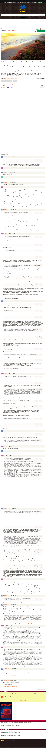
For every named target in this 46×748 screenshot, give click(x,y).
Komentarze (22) (4, 154)
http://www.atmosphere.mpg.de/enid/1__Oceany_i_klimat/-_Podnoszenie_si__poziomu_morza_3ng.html (20, 623)
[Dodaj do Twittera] (11, 87)
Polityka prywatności (9, 740)
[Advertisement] (23, 24)
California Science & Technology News (10, 78)
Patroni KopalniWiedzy (23, 700)
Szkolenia (20, 740)
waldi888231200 (6, 156)
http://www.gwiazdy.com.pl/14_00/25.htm (9, 675)
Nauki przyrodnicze (11, 30)
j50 (3, 187)
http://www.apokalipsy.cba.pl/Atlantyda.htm (10, 686)
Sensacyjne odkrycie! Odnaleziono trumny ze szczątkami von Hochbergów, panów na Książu (16, 722)
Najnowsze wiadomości (5, 720)
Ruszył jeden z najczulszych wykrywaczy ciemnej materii (10, 724)
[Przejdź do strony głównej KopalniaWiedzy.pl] (23, 8)
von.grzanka (5, 167)
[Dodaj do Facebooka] (8, 87)
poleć (44, 86)
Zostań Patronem (4, 691)
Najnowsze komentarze (5, 729)
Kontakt (15, 740)
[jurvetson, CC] (23, 60)
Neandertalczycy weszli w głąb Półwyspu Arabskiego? (10, 725)
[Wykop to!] (4, 87)
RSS (3, 740)
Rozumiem (40, 2)
